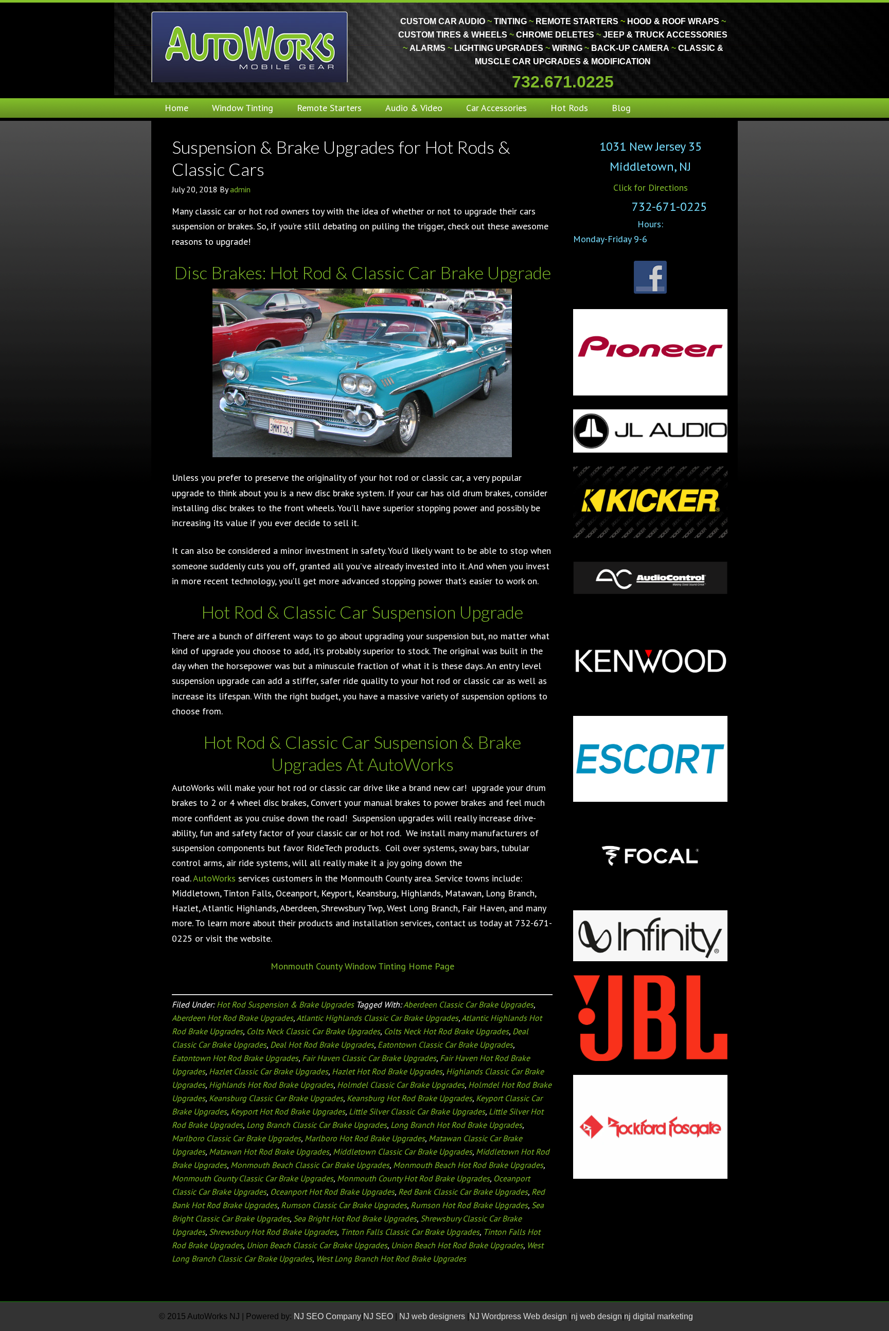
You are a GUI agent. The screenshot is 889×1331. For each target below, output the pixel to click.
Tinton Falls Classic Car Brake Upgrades (410, 1232)
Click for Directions (650, 187)
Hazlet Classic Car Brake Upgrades (268, 1071)
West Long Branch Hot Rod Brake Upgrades (391, 1258)
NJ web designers (433, 1316)
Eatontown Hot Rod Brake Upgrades (235, 1058)
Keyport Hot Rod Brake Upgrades (287, 1111)
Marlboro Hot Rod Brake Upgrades (365, 1138)
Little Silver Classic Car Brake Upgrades (417, 1111)
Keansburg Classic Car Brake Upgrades (276, 1098)
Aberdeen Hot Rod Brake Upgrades (232, 1018)
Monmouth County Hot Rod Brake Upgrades (413, 1178)
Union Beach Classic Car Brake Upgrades (316, 1245)
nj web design (596, 1316)
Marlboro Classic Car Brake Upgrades (236, 1138)
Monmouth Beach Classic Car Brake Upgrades (309, 1165)
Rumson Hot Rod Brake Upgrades (469, 1205)
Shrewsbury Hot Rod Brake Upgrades (273, 1232)
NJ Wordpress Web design (519, 1316)
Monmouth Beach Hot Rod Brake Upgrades (468, 1165)
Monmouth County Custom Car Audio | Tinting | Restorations (250, 46)
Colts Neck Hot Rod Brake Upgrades (446, 1031)
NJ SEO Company (327, 1316)
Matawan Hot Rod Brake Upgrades (269, 1151)
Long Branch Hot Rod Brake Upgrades (456, 1125)
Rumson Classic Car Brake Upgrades (344, 1205)
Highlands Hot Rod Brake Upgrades (271, 1085)
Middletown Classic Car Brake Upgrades (402, 1151)
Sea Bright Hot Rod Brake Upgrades (355, 1218)
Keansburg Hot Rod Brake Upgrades (409, 1098)
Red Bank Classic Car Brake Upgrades (463, 1191)
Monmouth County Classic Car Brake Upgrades (252, 1178)
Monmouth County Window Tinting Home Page (362, 966)
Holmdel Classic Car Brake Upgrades (401, 1085)
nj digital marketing (658, 1316)
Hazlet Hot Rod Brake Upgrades (387, 1071)
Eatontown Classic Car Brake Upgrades (445, 1044)
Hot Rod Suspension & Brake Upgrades (285, 1004)
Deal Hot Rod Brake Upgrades (322, 1044)
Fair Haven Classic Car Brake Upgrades (369, 1058)
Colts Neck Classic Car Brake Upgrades (313, 1031)
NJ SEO (379, 1316)
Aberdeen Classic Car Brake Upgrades (468, 1004)
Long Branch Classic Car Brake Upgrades (316, 1125)
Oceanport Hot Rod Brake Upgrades (332, 1191)
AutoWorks (214, 878)
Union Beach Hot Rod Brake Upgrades (457, 1245)
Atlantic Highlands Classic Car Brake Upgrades (377, 1018)
